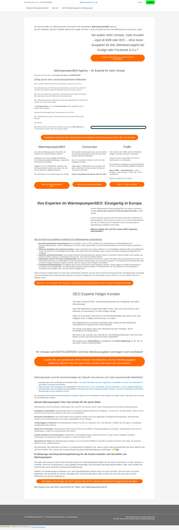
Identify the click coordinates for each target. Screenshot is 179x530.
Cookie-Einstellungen (38, 527)
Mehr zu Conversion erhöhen (89, 184)
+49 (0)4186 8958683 (45, 2)
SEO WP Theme (118, 519)
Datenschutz (134, 517)
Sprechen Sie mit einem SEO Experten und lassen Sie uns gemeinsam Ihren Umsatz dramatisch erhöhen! (83, 283)
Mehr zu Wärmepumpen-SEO (51, 185)
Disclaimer (142, 517)
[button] (150, 2)
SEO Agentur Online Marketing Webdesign (141, 519)
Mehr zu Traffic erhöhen (127, 184)
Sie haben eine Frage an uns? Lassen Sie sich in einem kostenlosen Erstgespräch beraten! (89, 481)
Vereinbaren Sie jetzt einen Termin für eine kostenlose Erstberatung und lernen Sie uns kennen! (89, 137)
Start (127, 517)
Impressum (151, 517)
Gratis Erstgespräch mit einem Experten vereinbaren (117, 58)
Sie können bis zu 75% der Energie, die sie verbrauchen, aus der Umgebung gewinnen (110, 387)
